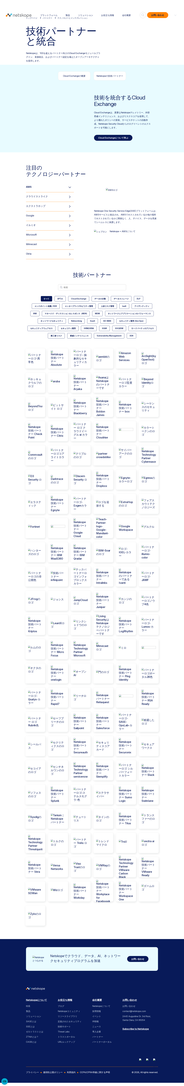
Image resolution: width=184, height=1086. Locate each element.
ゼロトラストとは (34, 1031)
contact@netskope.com (134, 1011)
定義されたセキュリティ (69, 1021)
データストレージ (121, 299)
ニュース (96, 1026)
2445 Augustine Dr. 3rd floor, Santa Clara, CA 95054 (136, 1018)
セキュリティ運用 (68, 328)
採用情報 (96, 1011)
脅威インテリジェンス (79, 336)
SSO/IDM (119, 328)
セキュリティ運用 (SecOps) (131, 321)
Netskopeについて (36, 1000)
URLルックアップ (66, 1042)
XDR (131, 336)
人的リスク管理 (107, 306)
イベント (96, 1016)
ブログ (61, 1006)
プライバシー (32, 1072)
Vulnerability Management (109, 336)
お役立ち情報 (107, 15)
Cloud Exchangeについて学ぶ (113, 137)
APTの (60, 299)
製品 (68, 15)
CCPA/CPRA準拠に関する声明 (95, 1072)
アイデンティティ (141, 306)
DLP (138, 299)
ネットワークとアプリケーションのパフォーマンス (129, 313)
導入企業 (96, 1031)
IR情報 (95, 1021)
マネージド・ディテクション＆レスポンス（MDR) (66, 313)
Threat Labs (64, 1031)
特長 (28, 1006)
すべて (46, 299)
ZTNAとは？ (32, 1036)
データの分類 (100, 299)
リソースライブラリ (67, 1016)
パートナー (97, 1036)
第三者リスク (56, 336)
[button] (173, 15)
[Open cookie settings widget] (4, 1081)
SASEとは (31, 1021)
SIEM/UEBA (89, 328)
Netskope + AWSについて (122, 231)
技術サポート (64, 1026)
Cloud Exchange (78, 299)
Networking (76, 321)
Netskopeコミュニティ (69, 1011)
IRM (35, 313)
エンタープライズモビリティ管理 (79, 306)
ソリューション (85, 15)
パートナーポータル (102, 1042)
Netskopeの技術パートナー (109, 76)
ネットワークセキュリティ (52, 321)
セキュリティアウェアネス (41, 328)
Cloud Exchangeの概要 (74, 76)
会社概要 (126, 15)
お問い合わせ (157, 15)
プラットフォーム (49, 15)
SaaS (92, 321)
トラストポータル (66, 1036)
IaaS (124, 306)
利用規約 (71, 1072)
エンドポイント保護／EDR (46, 306)
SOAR (104, 328)
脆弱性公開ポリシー (53, 1072)
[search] (143, 14)
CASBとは (31, 1042)
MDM (97, 313)
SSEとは (30, 1026)
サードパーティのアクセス (142, 328)
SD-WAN (107, 321)
